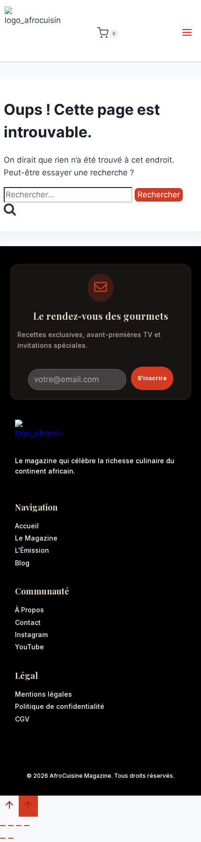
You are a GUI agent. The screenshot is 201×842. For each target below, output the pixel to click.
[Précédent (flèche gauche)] (3, 838)
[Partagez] (19, 825)
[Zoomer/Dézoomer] (3, 825)
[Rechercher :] (69, 194)
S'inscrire (152, 378)
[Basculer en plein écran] (11, 825)
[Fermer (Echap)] (26, 825)
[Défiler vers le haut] (9, 807)
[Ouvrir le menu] (186, 34)
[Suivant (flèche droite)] (11, 838)
